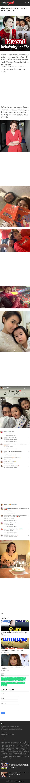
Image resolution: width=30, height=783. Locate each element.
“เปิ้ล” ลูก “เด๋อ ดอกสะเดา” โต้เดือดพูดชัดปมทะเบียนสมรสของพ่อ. (14, 668)
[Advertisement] (15, 89)
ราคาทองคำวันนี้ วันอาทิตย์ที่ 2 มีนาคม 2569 (12, 650)
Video (13, 678)
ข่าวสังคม (13, 680)
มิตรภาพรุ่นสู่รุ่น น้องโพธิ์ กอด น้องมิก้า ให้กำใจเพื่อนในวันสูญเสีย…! (19, 773)
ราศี (2, 685)
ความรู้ (3, 683)
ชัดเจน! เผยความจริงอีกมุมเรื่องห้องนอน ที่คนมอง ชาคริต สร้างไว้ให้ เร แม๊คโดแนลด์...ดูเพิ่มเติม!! (19, 765)
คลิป (21, 680)
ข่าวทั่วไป (4, 680)
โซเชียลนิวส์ (11, 683)
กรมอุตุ (20, 678)
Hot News (4, 678)
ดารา (20, 683)
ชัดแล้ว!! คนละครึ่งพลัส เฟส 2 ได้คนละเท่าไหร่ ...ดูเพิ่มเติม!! (14, 633)
